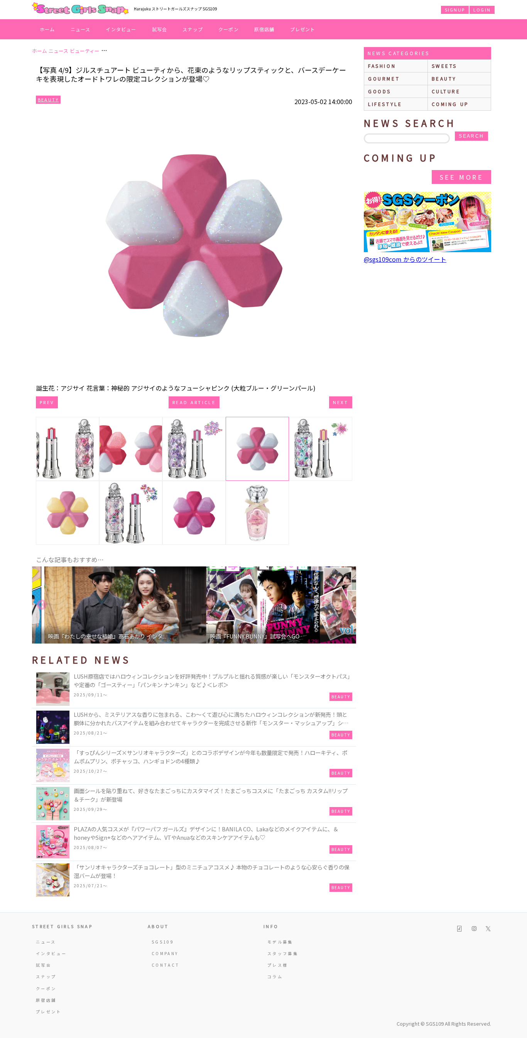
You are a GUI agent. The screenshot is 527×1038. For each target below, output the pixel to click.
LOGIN (482, 10)
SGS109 (163, 942)
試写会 (159, 29)
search (471, 136)
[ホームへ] (80, 9)
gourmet (384, 78)
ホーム (47, 29)
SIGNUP (455, 10)
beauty (444, 78)
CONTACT (166, 965)
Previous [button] (41, 605)
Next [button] (346, 605)
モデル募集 (280, 942)
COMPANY (165, 953)
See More (461, 177)
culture (446, 91)
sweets (445, 65)
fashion (382, 65)
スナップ (192, 29)
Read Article (194, 402)
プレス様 (277, 965)
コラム (275, 976)
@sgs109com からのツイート (405, 259)
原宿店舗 (264, 29)
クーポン (228, 29)
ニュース (81, 29)
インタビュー (121, 29)
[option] (113, 605)
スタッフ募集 (282, 953)
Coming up (450, 104)
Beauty (48, 99)
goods (379, 91)
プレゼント (303, 29)
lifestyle (385, 104)
